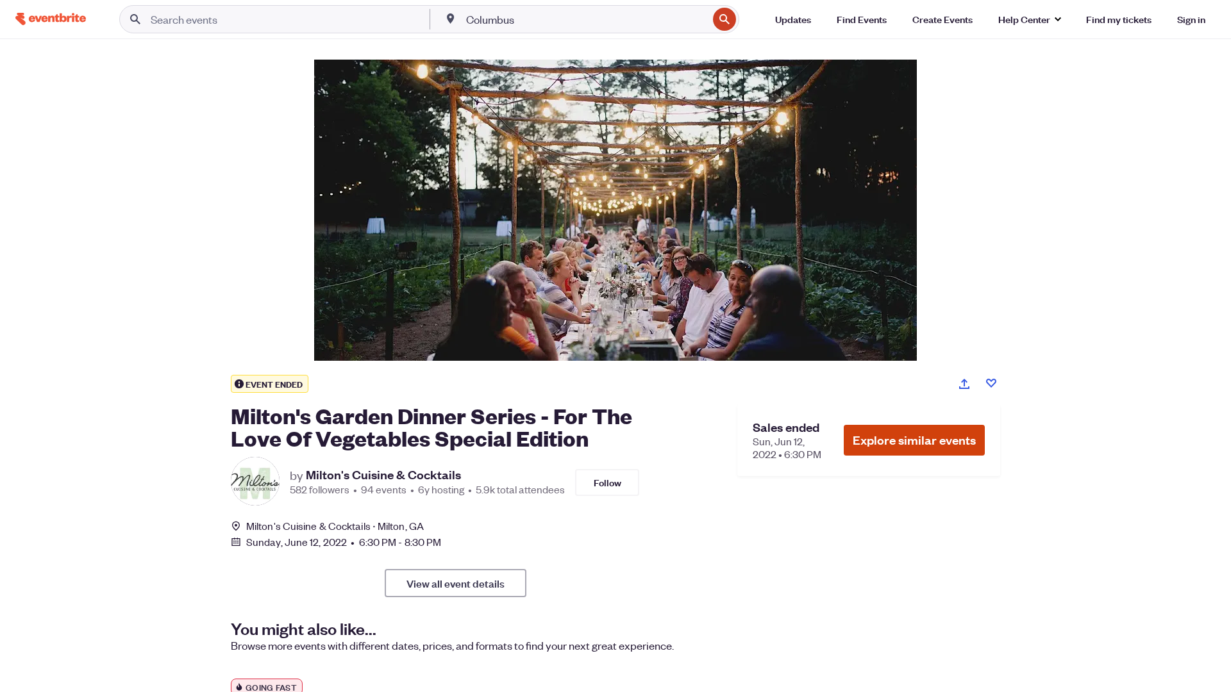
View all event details (455, 583)
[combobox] (586, 19)
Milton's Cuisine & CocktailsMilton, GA (335, 525)
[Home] (50, 19)
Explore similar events (914, 440)
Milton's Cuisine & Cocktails (383, 475)
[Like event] (991, 383)
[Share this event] (964, 384)
